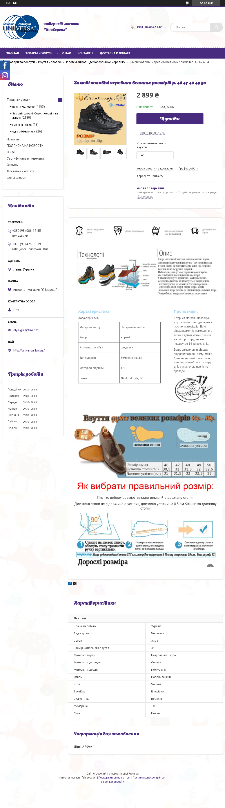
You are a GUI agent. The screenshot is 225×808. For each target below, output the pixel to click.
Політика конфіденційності (149, 777)
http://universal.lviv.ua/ (29, 350)
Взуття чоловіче (50, 62)
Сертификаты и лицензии (25, 158)
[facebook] (70, 584)
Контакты (85, 53)
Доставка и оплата (115, 53)
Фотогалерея (16, 177)
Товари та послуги (21, 62)
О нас (66, 53)
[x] (74, 584)
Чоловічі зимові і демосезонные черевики (95, 62)
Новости (13, 139)
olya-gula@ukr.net (25, 330)
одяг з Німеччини (23, 131)
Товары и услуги (39, 53)
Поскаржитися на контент (114, 777)
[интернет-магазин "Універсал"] (20, 27)
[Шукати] (216, 27)
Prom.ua (134, 773)
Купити (170, 119)
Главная (12, 53)
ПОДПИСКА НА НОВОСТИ (25, 145)
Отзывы (12, 165)
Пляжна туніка (22, 124)
